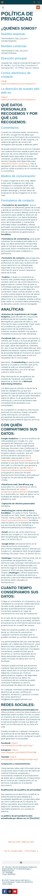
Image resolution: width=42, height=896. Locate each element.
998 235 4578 (14, 842)
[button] (38, 7)
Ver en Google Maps (13, 851)
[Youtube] (14, 891)
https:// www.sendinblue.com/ (14, 520)
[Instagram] (39, 2)
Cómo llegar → (31, 851)
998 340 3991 (28, 842)
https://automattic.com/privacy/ (15, 164)
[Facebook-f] (34, 2)
